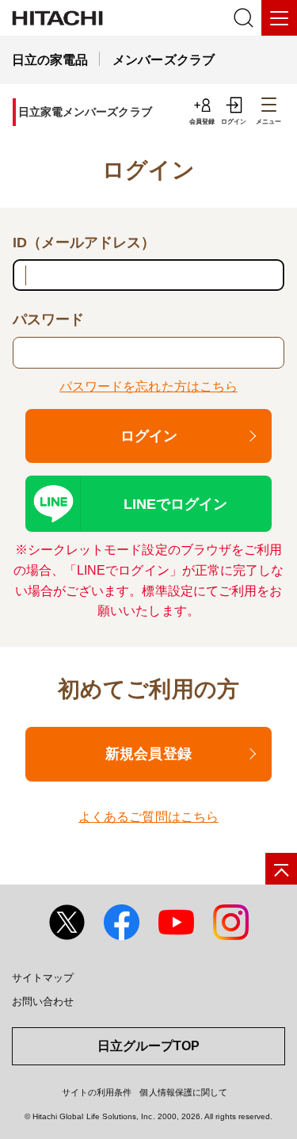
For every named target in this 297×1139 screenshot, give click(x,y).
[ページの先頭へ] (281, 869)
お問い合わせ (43, 1001)
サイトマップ (43, 978)
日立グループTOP (148, 1046)
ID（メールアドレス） (84, 242)
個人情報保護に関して (183, 1092)
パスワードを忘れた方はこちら (148, 386)
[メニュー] (279, 18)
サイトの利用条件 (96, 1092)
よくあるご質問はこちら (148, 817)
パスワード (48, 319)
